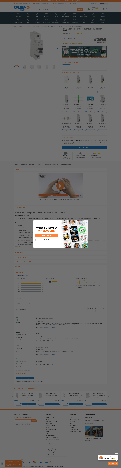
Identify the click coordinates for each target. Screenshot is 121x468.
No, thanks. (47, 240)
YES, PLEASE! (47, 235)
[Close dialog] (87, 221)
